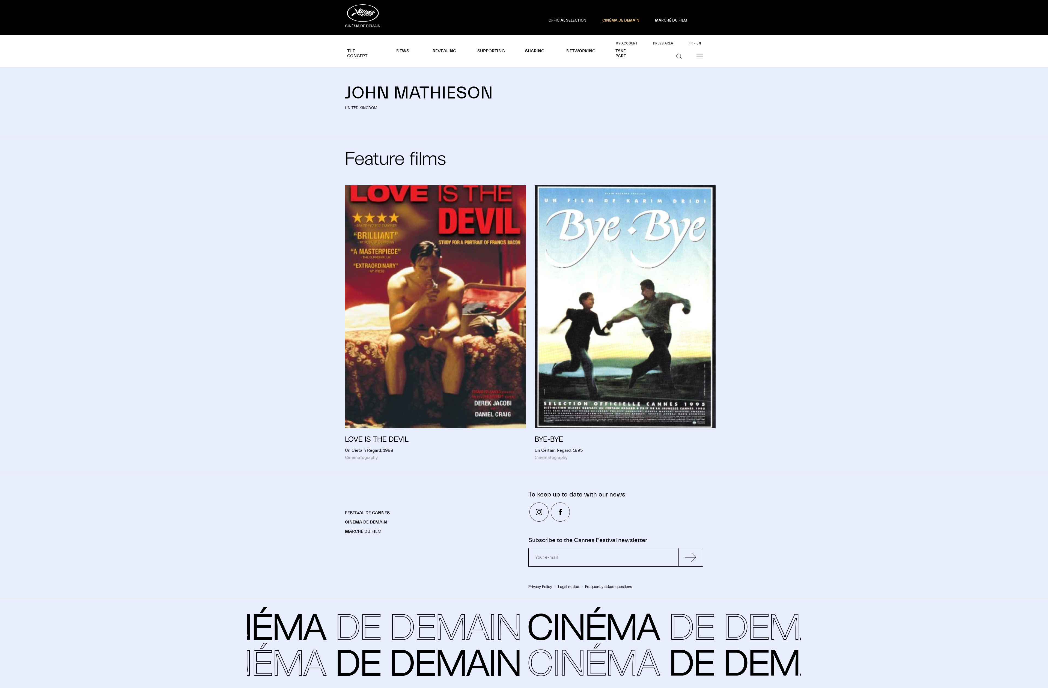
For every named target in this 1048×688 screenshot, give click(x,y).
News (402, 51)
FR (691, 43)
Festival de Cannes (367, 512)
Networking (581, 51)
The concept (357, 53)
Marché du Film (363, 531)
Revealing (444, 51)
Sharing (534, 51)
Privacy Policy (540, 586)
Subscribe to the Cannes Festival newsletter (587, 540)
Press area (663, 43)
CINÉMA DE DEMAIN (620, 20)
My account (626, 43)
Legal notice (568, 586)
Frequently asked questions (608, 586)
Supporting (491, 51)
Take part (620, 53)
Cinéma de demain (366, 522)
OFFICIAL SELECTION (567, 20)
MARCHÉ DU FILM (671, 20)
